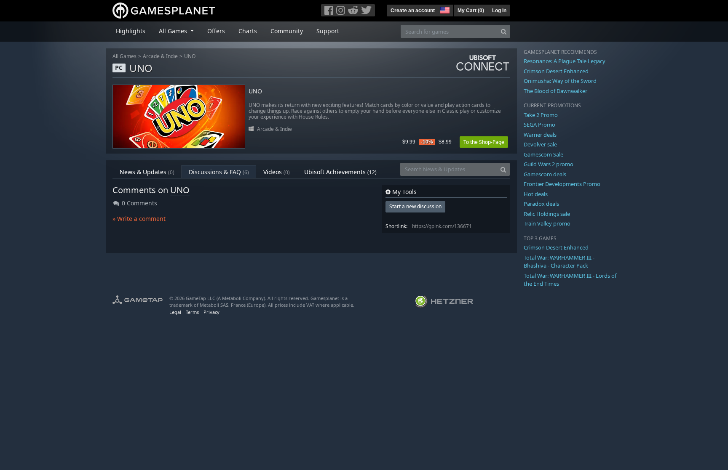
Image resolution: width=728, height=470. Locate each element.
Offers (216, 31)
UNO (189, 56)
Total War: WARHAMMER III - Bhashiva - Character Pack (559, 262)
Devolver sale (540, 144)
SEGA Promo (539, 124)
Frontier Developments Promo (562, 184)
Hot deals (536, 194)
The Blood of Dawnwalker (555, 91)
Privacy (211, 312)
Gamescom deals (545, 174)
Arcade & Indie (160, 56)
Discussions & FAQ (219, 172)
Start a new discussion (415, 206)
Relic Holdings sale (547, 214)
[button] (444, 9)
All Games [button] (174, 31)
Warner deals (540, 134)
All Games (124, 56)
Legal (175, 312)
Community (286, 31)
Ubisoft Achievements (340, 172)
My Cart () (471, 10)
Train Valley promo (547, 223)
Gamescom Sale (543, 154)
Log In (499, 10)
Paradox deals (541, 203)
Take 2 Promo (541, 115)
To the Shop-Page (483, 142)
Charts (247, 31)
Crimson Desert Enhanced (556, 71)
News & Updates (147, 172)
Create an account (413, 10)
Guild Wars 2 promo (548, 164)
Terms (192, 312)
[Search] (503, 31)
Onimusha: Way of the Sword (560, 81)
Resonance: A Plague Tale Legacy (564, 61)
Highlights (130, 31)
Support (327, 31)
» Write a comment (139, 219)
